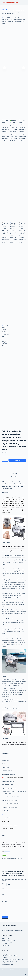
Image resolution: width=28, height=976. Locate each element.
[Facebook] (25, 974)
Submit (5, 917)
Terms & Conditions (7, 943)
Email (3, 894)
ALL (9, 467)
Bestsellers (20, 467)
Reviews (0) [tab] (14, 476)
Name (3, 888)
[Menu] (25, 2)
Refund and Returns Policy (8, 940)
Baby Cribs (14, 467)
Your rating (3, 884)
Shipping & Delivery (7, 942)
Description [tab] (14, 473)
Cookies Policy (5, 945)
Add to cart (18, 460)
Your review (5, 901)
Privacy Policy (5, 938)
